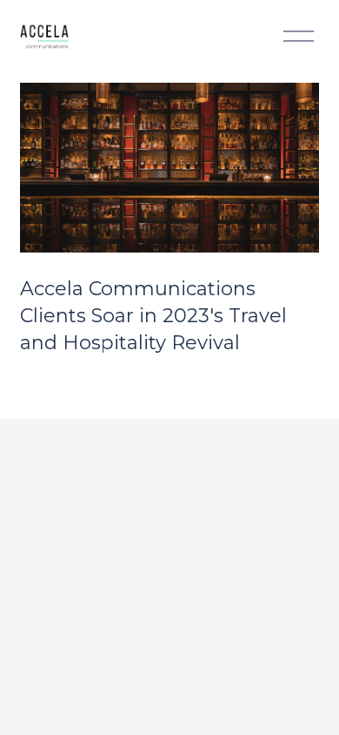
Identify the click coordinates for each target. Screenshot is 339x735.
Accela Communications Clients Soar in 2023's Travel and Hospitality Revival (153, 315)
